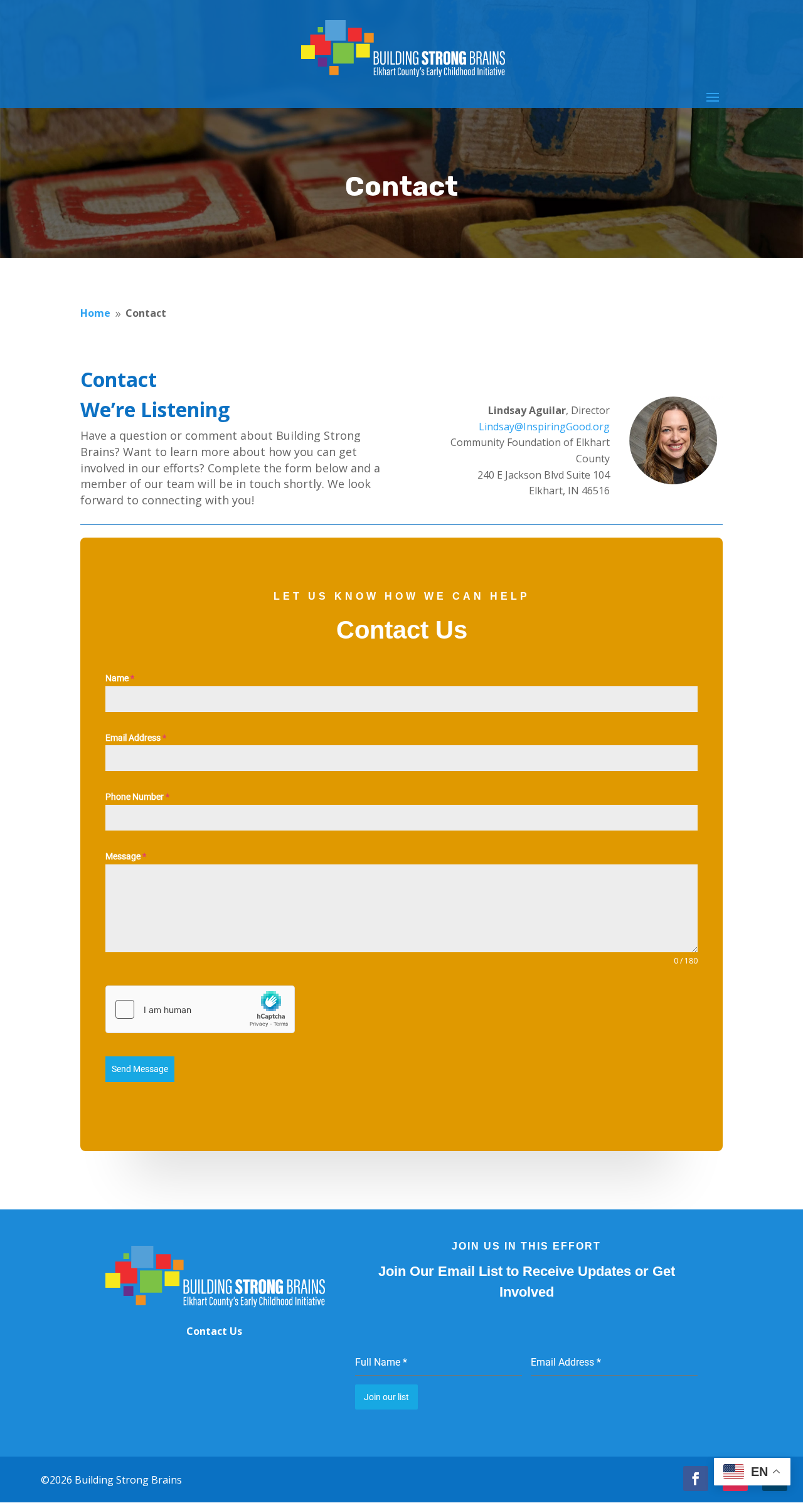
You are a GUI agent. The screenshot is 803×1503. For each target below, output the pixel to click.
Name (119, 678)
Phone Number (137, 797)
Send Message (140, 1069)
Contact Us (214, 1331)
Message (125, 856)
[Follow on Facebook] (695, 1478)
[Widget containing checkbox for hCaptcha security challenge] (200, 1009)
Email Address (135, 738)
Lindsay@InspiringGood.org (544, 426)
